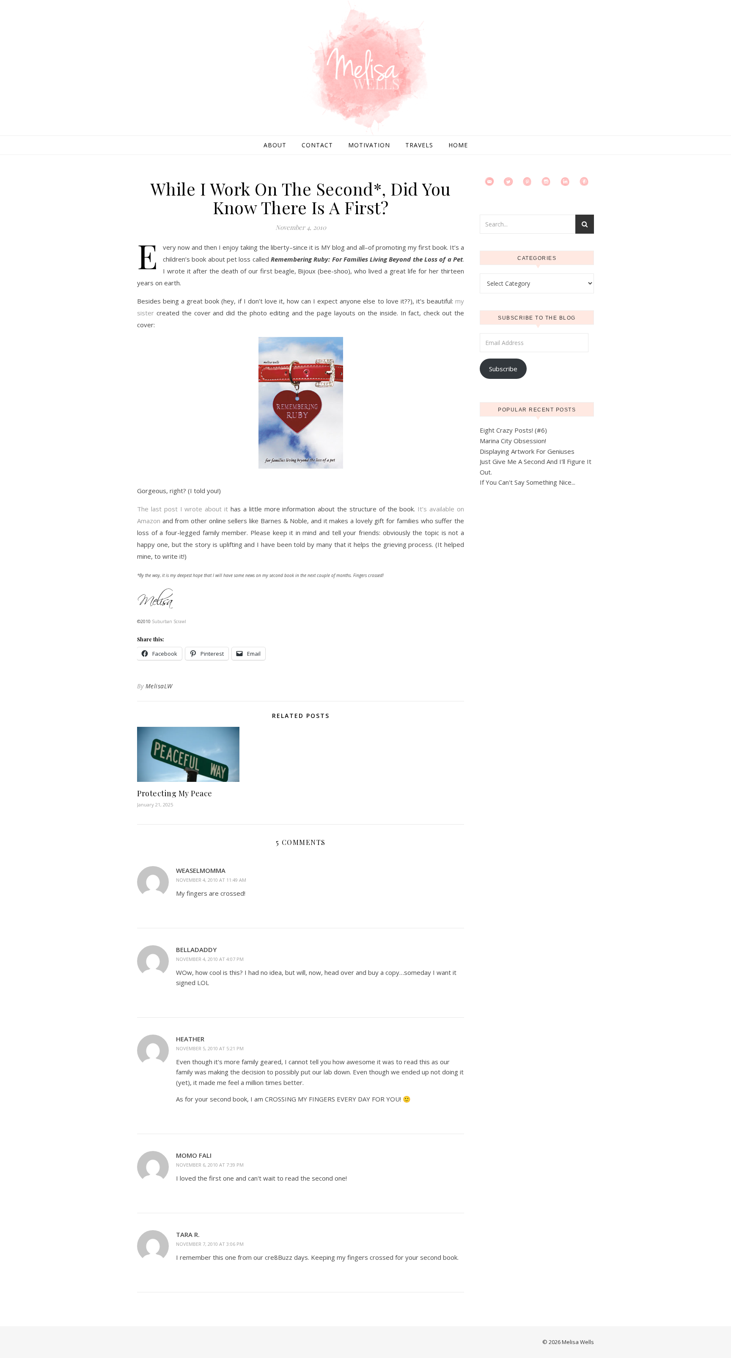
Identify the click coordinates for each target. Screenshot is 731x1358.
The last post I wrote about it (182, 509)
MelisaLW (159, 686)
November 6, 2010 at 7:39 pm (210, 1165)
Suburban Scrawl (169, 621)
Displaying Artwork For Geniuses (527, 451)
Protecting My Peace (174, 793)
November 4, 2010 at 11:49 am (211, 880)
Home (458, 145)
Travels (419, 145)
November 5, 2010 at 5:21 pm (210, 1048)
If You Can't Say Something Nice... (527, 482)
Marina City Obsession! (513, 440)
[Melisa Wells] (365, 68)
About (275, 145)
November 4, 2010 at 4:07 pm (210, 959)
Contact (317, 145)
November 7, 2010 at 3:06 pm (210, 1244)
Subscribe (503, 368)
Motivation (369, 145)
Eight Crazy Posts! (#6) (513, 430)
